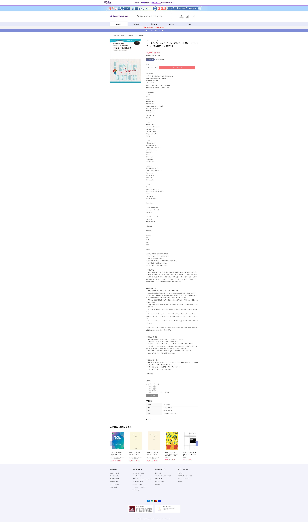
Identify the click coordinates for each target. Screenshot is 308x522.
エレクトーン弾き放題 (138, 473)
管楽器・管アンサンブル (127, 35)
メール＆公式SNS (137, 484)
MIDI (189, 24)
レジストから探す (114, 484)
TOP (111, 35)
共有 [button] (149, 419)
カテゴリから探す (114, 473)
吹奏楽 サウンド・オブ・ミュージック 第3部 (135, 453)
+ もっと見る (152, 395)
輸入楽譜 (136, 24)
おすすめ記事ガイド (138, 481)
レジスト (171, 24)
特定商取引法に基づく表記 (185, 476)
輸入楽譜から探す (114, 479)
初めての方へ (158, 473)
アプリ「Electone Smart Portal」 (142, 479)
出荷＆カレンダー (160, 481)
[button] (154, 16)
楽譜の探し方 (158, 479)
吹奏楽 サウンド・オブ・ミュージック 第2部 (153, 453)
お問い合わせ (158, 484)
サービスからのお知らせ (139, 487)
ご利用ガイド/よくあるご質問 (163, 476)
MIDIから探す (113, 487)
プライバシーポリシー (184, 479)
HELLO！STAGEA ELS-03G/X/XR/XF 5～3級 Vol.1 (117, 454)
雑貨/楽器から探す (115, 481)
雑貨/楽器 (154, 24)
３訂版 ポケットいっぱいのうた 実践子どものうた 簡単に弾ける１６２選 (172, 454)
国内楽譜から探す (114, 476)
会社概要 (180, 481)
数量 (147, 64)
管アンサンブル (139, 35)
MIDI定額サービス (137, 476)
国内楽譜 (118, 24)
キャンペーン (136, 490)
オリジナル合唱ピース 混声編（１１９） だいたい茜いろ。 (189, 454)
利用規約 (180, 473)
